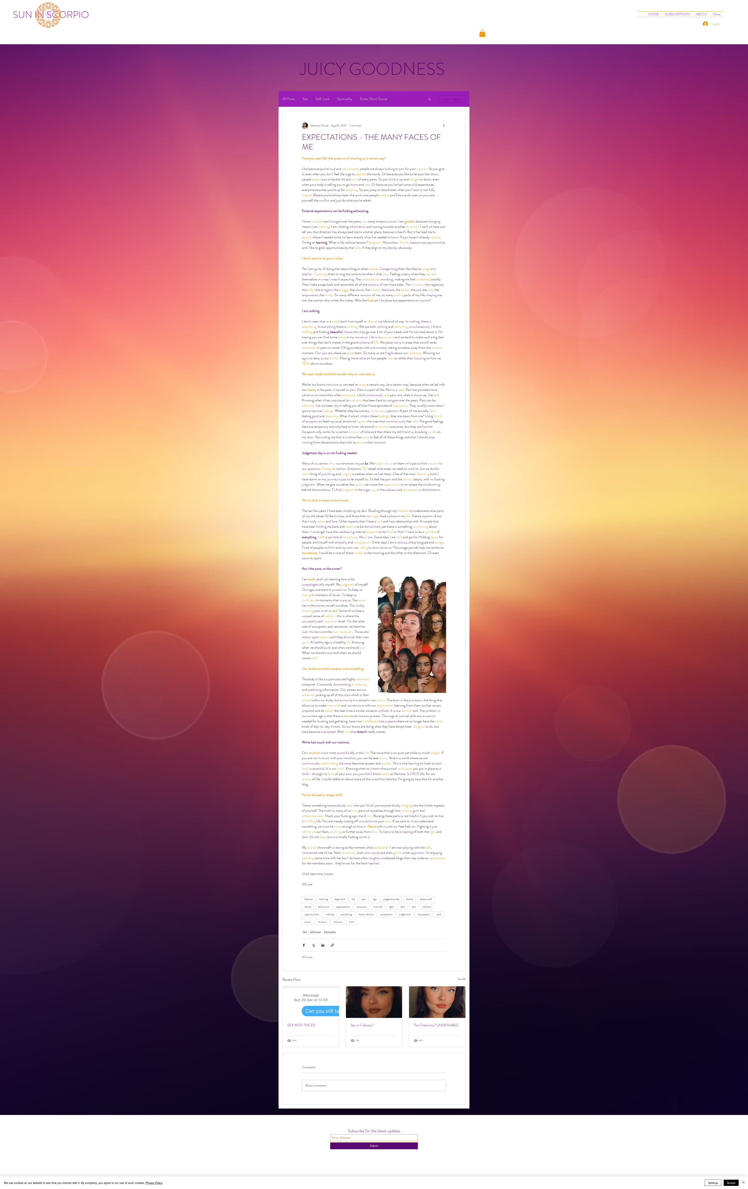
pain (364, 899)
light (391, 907)
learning (323, 899)
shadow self (426, 899)
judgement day (391, 899)
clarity (307, 907)
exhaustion (323, 907)
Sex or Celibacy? (362, 1025)
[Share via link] (332, 945)
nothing (330, 914)
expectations (343, 907)
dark (402, 907)
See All (462, 979)
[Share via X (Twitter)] (313, 945)
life (353, 899)
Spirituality (344, 98)
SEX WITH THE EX (301, 1025)
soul (414, 907)
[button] (482, 33)
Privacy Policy (154, 1183)
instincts (337, 922)
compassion (423, 914)
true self (377, 907)
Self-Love (322, 98)
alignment (339, 899)
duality (409, 899)
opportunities (311, 914)
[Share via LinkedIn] (323, 945)
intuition (322, 922)
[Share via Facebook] (304, 945)
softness (427, 907)
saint (439, 914)
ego (375, 899)
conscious (361, 907)
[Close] (743, 1183)
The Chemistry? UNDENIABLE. (436, 1025)
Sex (305, 98)
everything (346, 914)
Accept (731, 1183)
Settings (713, 1183)
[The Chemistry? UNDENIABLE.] (437, 1002)
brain (352, 922)
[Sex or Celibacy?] (374, 1002)
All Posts (288, 98)
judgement (405, 914)
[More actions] (443, 125)
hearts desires (366, 914)
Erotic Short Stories (374, 98)
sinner (307, 922)
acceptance (386, 914)
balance (308, 899)
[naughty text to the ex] (311, 1002)
